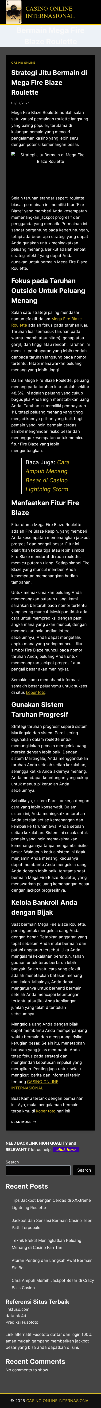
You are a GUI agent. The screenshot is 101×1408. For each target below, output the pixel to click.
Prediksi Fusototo (22, 1322)
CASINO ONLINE (23, 62)
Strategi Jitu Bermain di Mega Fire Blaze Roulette (49, 82)
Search (12, 1162)
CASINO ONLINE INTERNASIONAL (58, 1400)
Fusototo (41, 1334)
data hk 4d (16, 1315)
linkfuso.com (17, 1309)
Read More (23, 1122)
